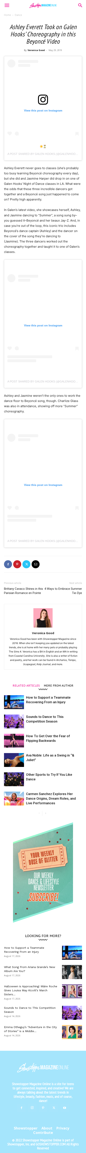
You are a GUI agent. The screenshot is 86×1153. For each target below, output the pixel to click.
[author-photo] (43, 627)
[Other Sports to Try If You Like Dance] (14, 779)
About (46, 1128)
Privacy (62, 1128)
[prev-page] (39, 813)
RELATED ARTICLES (26, 685)
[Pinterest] (17, 564)
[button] (6, 5)
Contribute (43, 1132)
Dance (18, 15)
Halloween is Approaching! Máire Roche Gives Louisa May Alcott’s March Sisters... (30, 990)
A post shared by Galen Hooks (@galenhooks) (43, 381)
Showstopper (26, 1128)
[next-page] (45, 813)
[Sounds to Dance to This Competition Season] (14, 721)
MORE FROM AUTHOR (58, 685)
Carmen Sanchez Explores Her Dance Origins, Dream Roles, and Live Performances (51, 798)
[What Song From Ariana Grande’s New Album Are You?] (72, 972)
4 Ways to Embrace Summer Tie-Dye (63, 591)
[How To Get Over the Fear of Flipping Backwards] (14, 741)
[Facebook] (8, 564)
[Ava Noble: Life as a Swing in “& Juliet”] (14, 760)
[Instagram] (32, 1108)
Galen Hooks (45, 153)
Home (7, 15)
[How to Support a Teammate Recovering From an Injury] (14, 702)
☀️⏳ (43, 146)
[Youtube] (65, 1108)
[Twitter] (26, 564)
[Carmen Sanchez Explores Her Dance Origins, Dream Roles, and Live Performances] (14, 798)
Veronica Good (36, 50)
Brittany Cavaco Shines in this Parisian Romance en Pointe (23, 591)
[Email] (36, 564)
